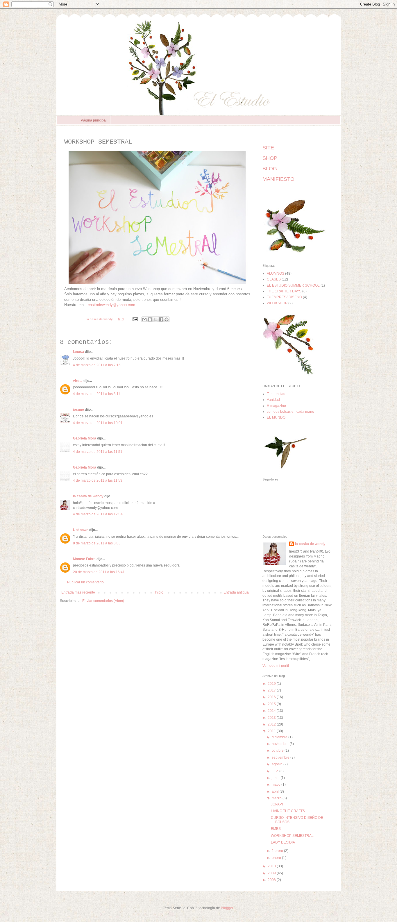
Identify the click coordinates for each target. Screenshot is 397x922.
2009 (272, 873)
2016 (272, 697)
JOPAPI (277, 804)
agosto (277, 764)
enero (277, 858)
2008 (272, 880)
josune (78, 410)
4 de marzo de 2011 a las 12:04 (98, 514)
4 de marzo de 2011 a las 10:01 (98, 423)
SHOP (269, 158)
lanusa (78, 352)
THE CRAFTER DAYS (284, 291)
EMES (276, 829)
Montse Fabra (84, 559)
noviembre (280, 744)
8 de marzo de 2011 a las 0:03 (97, 543)
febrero (278, 851)
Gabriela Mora (84, 438)
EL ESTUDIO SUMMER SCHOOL (293, 285)
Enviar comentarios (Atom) (103, 601)
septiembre (281, 757)
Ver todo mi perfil (275, 666)
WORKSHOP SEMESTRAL (292, 836)
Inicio (159, 592)
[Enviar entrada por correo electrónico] (135, 319)
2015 (272, 704)
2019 (272, 684)
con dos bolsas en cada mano (290, 412)
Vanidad (273, 400)
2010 (272, 866)
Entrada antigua (236, 592)
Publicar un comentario (85, 582)
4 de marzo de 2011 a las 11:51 (97, 452)
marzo (277, 798)
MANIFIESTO (278, 179)
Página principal (94, 120)
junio (276, 778)
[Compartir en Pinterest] (166, 319)
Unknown (80, 530)
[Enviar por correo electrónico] (144, 319)
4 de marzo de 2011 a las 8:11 (96, 394)
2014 (272, 711)
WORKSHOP (277, 303)
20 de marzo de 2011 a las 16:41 (99, 572)
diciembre (280, 737)
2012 (272, 724)
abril (276, 791)
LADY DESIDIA (283, 842)
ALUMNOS (275, 273)
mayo (276, 784)
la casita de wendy (88, 496)
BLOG (269, 168)
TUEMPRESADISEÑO (284, 297)
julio (275, 771)
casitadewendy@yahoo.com (111, 305)
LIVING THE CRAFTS (288, 811)
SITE (268, 148)
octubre (278, 750)
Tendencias (276, 394)
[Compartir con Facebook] (161, 319)
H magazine (276, 406)
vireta (78, 381)
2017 (272, 690)
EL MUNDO (276, 417)
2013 (272, 718)
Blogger (227, 908)
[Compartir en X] (155, 319)
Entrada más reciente (78, 592)
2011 (272, 731)
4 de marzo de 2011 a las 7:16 (97, 365)
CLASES (274, 279)
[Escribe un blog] (150, 319)
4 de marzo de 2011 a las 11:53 (97, 480)
